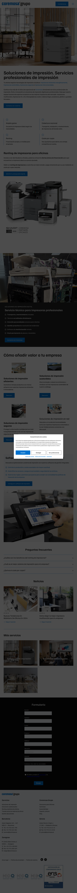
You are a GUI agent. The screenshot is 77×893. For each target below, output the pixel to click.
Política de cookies (29, 456)
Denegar (38, 452)
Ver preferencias (54, 452)
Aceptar (23, 452)
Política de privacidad (40, 456)
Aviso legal (49, 456)
